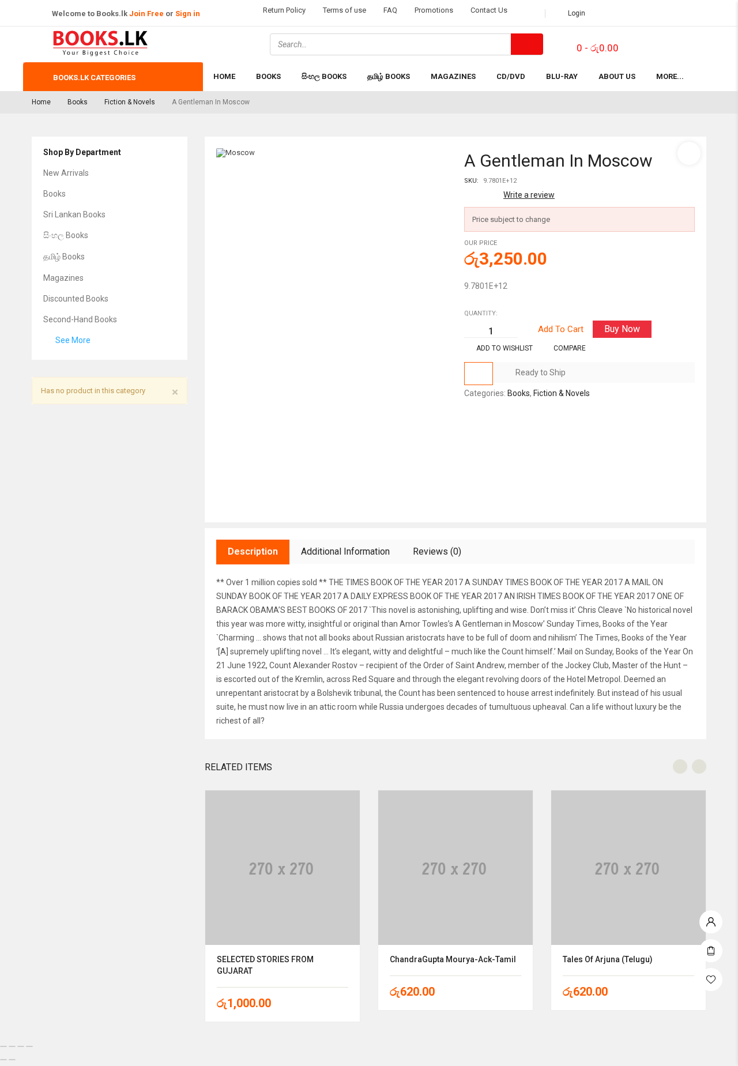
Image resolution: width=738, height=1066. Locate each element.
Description (253, 551)
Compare (570, 348)
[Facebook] (648, 43)
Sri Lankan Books (74, 214)
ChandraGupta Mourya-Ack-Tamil (453, 959)
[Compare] (478, 373)
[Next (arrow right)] (12, 1059)
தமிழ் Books (64, 256)
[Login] (710, 919)
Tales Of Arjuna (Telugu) (608, 959)
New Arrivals (66, 173)
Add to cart (560, 329)
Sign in (187, 13)
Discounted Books (75, 298)
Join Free (146, 13)
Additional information (345, 551)
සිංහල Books (65, 235)
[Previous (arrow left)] (3, 1059)
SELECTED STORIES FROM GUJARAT (265, 965)
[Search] (527, 44)
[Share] (20, 1046)
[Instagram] (678, 43)
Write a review (529, 194)
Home (41, 102)
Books (77, 102)
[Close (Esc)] (29, 1046)
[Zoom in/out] (3, 1046)
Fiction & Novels (129, 102)
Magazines (63, 277)
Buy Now (622, 328)
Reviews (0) (437, 551)
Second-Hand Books (80, 319)
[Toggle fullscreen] (12, 1046)
